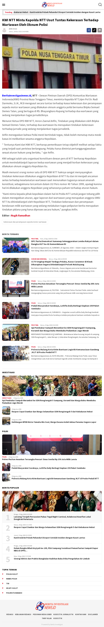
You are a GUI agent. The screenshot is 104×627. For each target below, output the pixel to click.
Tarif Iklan (47, 618)
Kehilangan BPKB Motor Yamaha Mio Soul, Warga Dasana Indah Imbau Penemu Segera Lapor (54, 422)
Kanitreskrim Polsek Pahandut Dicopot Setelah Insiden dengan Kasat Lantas (48, 12)
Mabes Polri (11, 579)
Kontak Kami (80, 614)
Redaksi (9, 614)
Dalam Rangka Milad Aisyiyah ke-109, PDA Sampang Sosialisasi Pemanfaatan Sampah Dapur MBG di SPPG (56, 549)
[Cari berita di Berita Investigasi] (100, 4)
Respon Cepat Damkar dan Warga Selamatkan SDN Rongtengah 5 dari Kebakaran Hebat (52, 411)
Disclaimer (93, 614)
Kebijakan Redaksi (23, 614)
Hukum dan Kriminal (39, 259)
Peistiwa (34, 239)
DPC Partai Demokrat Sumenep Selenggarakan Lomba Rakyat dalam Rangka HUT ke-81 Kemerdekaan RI (65, 242)
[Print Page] (100, 30)
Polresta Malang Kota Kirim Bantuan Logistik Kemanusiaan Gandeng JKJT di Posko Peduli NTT (55, 478)
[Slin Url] (94, 30)
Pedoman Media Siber (42, 614)
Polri (33, 281)
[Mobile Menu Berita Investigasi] (7, 4)
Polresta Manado (14, 593)
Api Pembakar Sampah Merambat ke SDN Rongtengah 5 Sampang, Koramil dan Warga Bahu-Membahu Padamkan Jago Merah (63, 329)
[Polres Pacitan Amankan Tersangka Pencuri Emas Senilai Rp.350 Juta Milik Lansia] (52, 445)
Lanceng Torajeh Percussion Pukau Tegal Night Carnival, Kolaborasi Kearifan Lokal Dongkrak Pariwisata (52, 518)
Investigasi (6, 398)
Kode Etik (57, 618)
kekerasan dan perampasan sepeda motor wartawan (25, 222)
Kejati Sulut (12, 588)
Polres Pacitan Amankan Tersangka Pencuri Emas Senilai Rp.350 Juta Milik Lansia (39, 459)
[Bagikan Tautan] (89, 30)
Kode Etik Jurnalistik (63, 614)
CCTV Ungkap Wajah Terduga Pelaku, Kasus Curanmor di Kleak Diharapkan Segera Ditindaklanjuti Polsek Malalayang (61, 263)
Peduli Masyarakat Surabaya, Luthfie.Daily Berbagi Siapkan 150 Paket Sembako (48, 468)
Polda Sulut (12, 574)
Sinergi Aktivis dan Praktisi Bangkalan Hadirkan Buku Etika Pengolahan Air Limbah (52, 558)
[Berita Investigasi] (52, 4)
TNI (7, 583)
